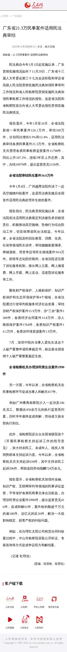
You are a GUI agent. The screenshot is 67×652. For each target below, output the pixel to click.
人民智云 (24, 627)
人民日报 (9, 607)
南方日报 (50, 46)
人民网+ (24, 607)
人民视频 (9, 627)
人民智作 (39, 627)
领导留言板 (53, 607)
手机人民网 (39, 607)
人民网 (4, 16)
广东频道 (17, 16)
